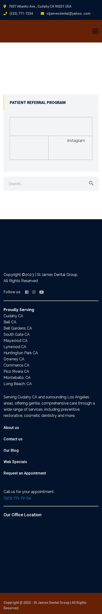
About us (11, 427)
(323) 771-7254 (21, 13)
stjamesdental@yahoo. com (69, 13)
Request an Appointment (25, 473)
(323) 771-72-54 (17, 498)
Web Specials (15, 462)
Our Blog (11, 450)
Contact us (13, 439)
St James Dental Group (51, 603)
